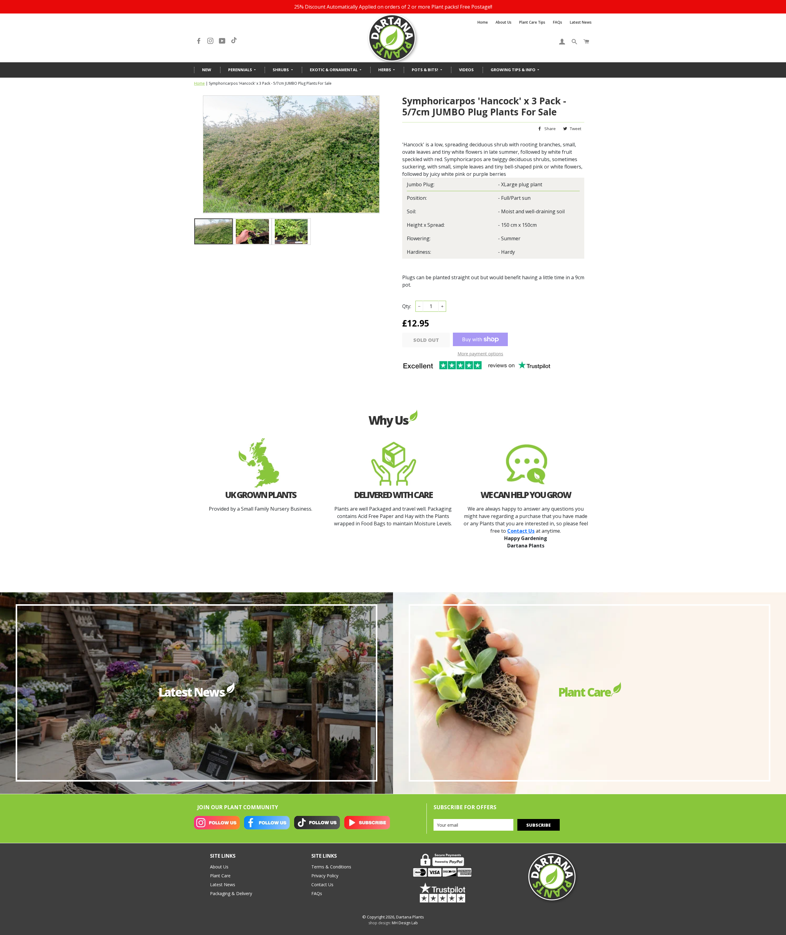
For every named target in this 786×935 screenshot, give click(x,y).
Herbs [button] (385, 69)
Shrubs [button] (281, 69)
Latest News (581, 22)
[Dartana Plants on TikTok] (234, 41)
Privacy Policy (324, 876)
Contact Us (322, 884)
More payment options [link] (480, 354)
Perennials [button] (240, 69)
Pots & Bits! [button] (425, 69)
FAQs (557, 22)
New (206, 69)
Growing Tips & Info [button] (513, 69)
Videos (466, 69)
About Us (504, 22)
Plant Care (220, 876)
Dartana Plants (410, 917)
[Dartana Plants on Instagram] (211, 41)
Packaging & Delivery (231, 893)
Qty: (406, 306)
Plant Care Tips (532, 22)
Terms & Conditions (331, 867)
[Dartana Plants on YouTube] (223, 41)
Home (482, 22)
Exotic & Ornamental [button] (334, 69)
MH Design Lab (405, 922)
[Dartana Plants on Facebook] (199, 41)
